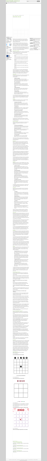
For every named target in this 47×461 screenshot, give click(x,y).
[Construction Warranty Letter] (14, 445)
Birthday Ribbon (35, 48)
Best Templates (18, 459)
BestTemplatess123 (13, 1)
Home (13, 15)
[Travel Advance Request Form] (14, 448)
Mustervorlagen (21, 460)
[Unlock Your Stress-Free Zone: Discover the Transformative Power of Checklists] (31, 40)
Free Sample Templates (30, 459)
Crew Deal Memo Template (19, 442)
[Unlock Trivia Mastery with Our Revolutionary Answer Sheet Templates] (31, 43)
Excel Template (26, 459)
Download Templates (35, 459)
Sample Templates (17, 15)
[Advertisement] (23, 9)
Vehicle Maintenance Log (19, 450)
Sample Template (22, 459)
